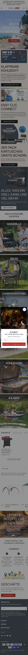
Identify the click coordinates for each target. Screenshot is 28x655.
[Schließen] (24, 309)
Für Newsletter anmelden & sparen (14, 344)
